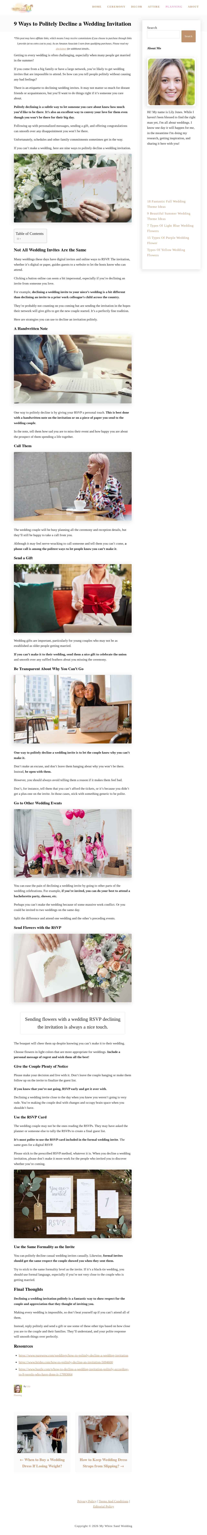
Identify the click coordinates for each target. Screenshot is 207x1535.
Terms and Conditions (113, 1501)
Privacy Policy (87, 1501)
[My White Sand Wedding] (21, 8)
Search (152, 27)
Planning (18, 1395)
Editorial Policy (103, 1506)
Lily (28, 1386)
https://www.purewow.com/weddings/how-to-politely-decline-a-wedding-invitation (73, 1355)
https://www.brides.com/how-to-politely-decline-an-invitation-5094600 (66, 1362)
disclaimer (61, 48)
